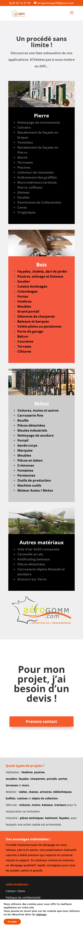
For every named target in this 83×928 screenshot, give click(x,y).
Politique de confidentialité (23, 897)
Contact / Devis (15, 891)
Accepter (12, 921)
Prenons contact (41, 721)
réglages (41, 914)
